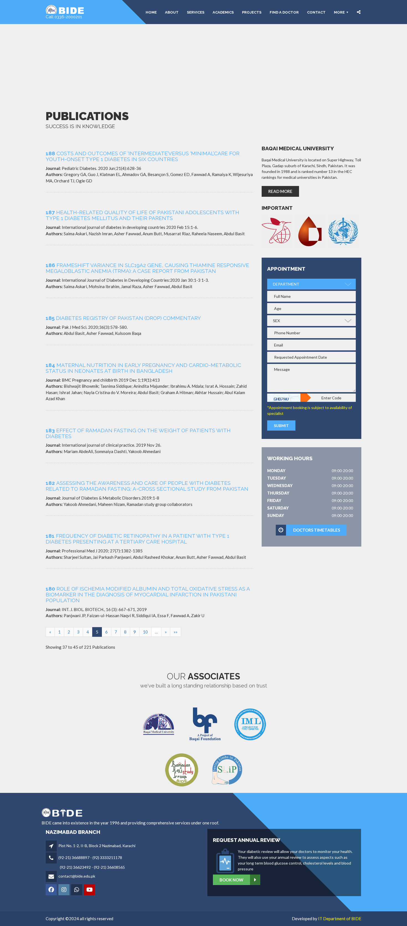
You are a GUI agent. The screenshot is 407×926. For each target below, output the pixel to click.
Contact (316, 12)
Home (151, 12)
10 (145, 631)
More (339, 12)
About (172, 12)
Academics (223, 12)
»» (175, 631)
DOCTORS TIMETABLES (316, 529)
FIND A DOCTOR (284, 12)
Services (195, 12)
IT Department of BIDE (339, 918)
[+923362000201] (77, 890)
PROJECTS (251, 12)
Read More (280, 191)
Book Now (231, 879)
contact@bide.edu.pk (76, 876)
